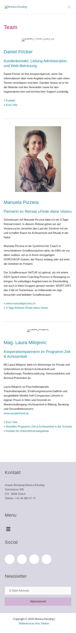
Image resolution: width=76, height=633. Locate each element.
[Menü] (8, 529)
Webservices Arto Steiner (34, 623)
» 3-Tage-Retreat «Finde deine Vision (26, 307)
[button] (38, 601)
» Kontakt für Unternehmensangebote (26, 430)
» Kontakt (9, 100)
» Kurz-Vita (10, 104)
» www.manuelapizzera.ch (19, 303)
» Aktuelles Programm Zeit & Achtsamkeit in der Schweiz (38, 426)
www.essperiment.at (16, 413)
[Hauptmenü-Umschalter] (69, 7)
